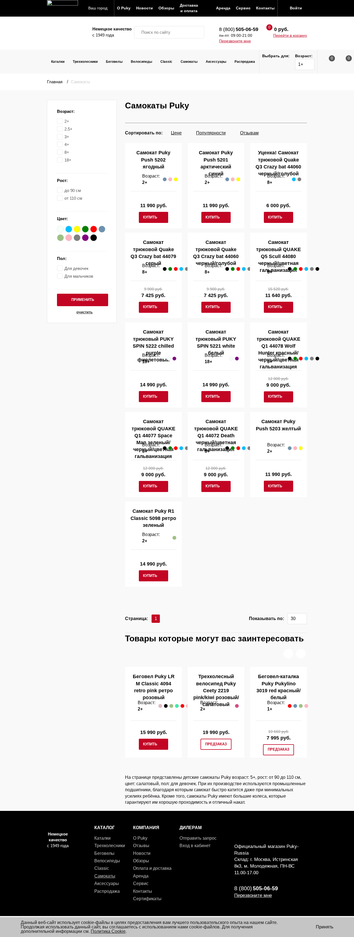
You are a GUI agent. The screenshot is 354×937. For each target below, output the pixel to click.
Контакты (142, 891)
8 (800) (238, 29)
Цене (176, 133)
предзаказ (216, 744)
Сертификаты (147, 898)
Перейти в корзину (290, 35)
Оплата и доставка (152, 868)
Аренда (141, 876)
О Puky (140, 838)
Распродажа (245, 62)
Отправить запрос (198, 838)
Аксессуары (216, 62)
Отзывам (249, 133)
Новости (141, 853)
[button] (288, 653)
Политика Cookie (108, 931)
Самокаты (189, 62)
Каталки (57, 62)
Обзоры (141, 860)
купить (150, 217)
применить (82, 300)
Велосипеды (141, 62)
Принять (324, 927)
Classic (166, 62)
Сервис (141, 883)
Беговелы (114, 62)
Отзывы (141, 845)
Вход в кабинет (194, 845)
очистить (84, 312)
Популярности (211, 133)
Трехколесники (85, 62)
